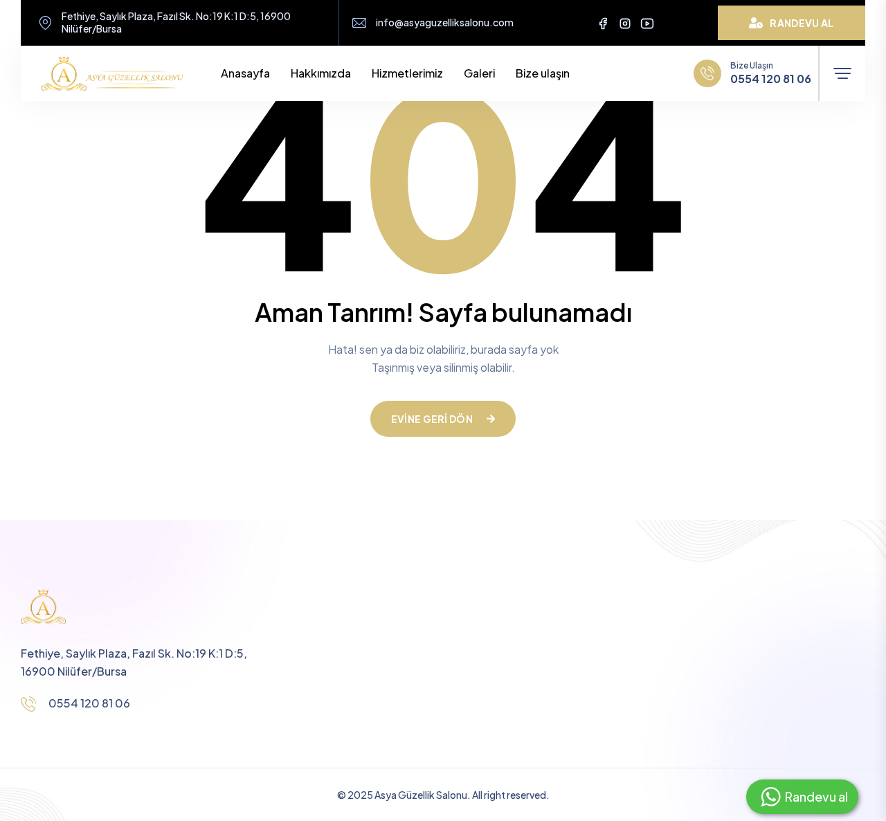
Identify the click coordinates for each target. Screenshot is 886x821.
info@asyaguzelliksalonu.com (445, 22)
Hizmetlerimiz (407, 73)
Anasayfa (245, 73)
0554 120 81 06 (770, 78)
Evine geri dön (432, 419)
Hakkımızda (321, 73)
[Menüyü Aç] (842, 73)
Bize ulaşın (543, 73)
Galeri (479, 73)
